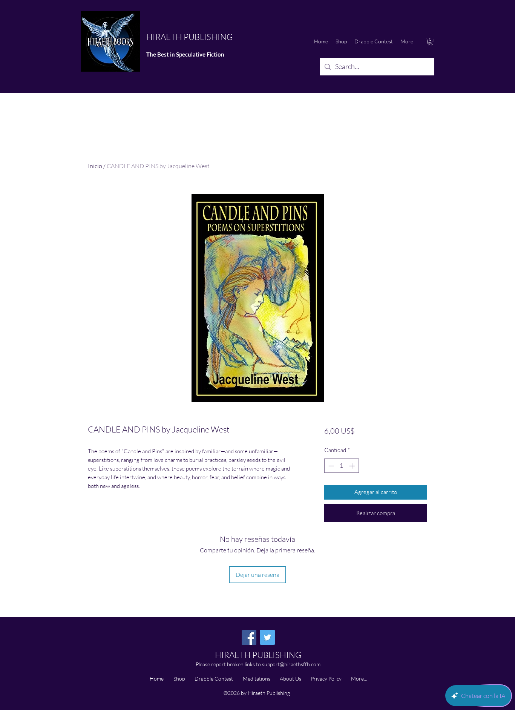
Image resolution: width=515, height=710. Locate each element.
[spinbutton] (341, 466)
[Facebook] (249, 637)
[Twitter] (267, 637)
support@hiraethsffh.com (291, 664)
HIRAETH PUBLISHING (189, 37)
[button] (430, 41)
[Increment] (353, 466)
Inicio (95, 166)
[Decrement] (330, 466)
